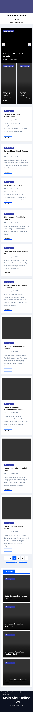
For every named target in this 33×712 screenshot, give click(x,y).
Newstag (23, 692)
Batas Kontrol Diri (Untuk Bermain (7, 93)
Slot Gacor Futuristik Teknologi (23, 93)
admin (5, 59)
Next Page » (23, 562)
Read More (8, 138)
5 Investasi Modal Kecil (13, 185)
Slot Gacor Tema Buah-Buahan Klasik (14, 653)
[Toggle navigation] (3, 19)
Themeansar (5, 694)
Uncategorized (8, 31)
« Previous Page (11, 562)
